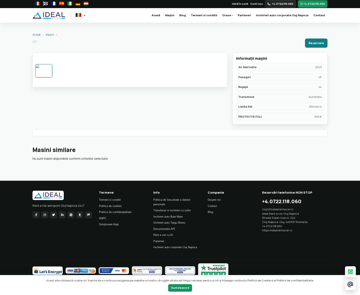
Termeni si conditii (204, 15)
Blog (182, 15)
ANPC (102, 218)
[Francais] (52, 3)
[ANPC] (147, 270)
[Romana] (36, 3)
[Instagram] (44, 214)
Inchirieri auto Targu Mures (169, 222)
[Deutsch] (76, 3)
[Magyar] (84, 3)
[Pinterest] (71, 214)
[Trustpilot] (213, 270)
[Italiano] (68, 3)
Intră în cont (240, 4)
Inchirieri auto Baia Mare (168, 216)
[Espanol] (60, 3)
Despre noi (214, 199)
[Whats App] (350, 271)
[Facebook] (36, 214)
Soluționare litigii (109, 224)
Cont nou (256, 4)
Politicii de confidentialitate (295, 280)
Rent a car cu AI (163, 234)
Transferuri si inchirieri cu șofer (172, 210)
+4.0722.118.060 (282, 4)
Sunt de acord (180, 288)
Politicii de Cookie (259, 280)
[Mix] (88, 214)
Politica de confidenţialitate (115, 212)
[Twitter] (53, 214)
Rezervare (316, 43)
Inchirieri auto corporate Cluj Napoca (282, 15)
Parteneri (244, 15)
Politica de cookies (110, 206)
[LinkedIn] (62, 214)
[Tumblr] (79, 214)
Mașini (169, 15)
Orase (226, 15)
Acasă (157, 15)
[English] (44, 3)
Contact (319, 15)
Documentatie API (164, 228)
